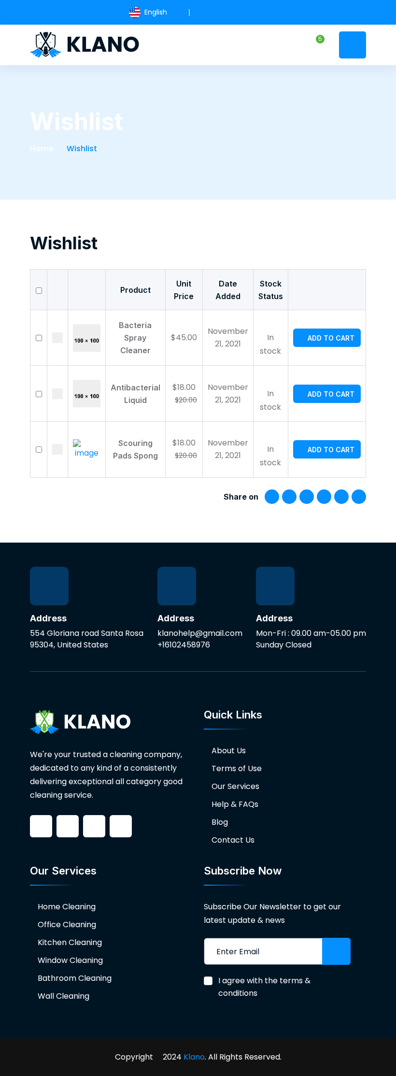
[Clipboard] (341, 496)
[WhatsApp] (324, 496)
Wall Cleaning (63, 996)
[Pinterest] (306, 496)
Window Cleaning (70, 960)
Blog (220, 822)
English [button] (154, 12)
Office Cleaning (67, 924)
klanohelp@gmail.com (199, 633)
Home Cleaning (67, 907)
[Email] (359, 496)
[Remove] (57, 337)
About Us (229, 751)
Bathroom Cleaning (75, 978)
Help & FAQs (235, 804)
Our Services (235, 786)
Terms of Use (237, 768)
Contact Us (233, 840)
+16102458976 (183, 644)
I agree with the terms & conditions (264, 987)
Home (41, 148)
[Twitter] (289, 496)
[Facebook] (272, 496)
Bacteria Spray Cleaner (135, 337)
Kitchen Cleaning (70, 942)
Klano (194, 1056)
